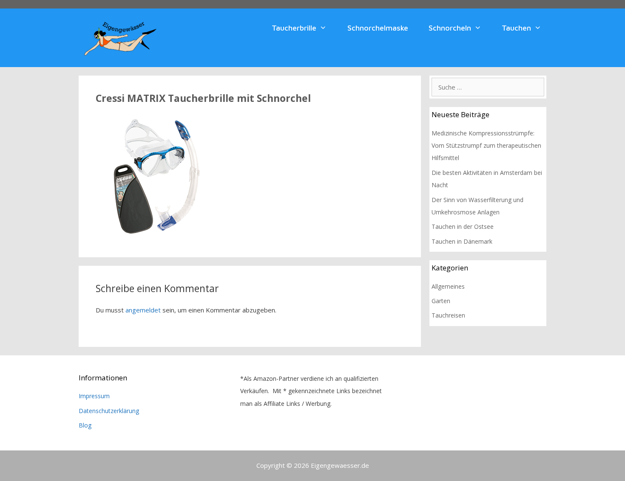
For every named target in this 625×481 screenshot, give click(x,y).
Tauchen (516, 27)
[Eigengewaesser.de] (120, 37)
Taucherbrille (294, 27)
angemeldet (143, 310)
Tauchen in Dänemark (462, 241)
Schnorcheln (450, 27)
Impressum (94, 396)
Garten (441, 301)
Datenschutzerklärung (109, 411)
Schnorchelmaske (377, 27)
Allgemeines (448, 286)
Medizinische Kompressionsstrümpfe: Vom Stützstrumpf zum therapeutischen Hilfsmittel (486, 145)
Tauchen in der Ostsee (463, 226)
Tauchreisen (448, 315)
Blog (85, 425)
